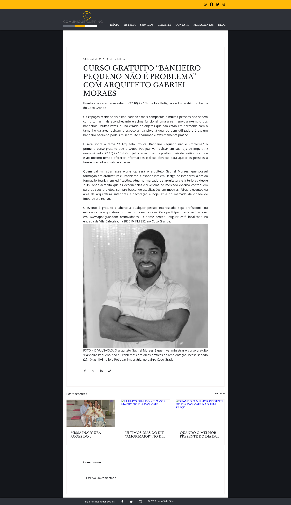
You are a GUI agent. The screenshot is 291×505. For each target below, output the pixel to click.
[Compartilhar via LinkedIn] (101, 370)
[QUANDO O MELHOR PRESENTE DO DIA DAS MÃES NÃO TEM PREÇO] (200, 413)
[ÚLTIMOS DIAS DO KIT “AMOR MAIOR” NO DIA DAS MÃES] (145, 413)
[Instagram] (224, 4)
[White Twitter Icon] (131, 501)
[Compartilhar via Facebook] (84, 370)
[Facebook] (211, 4)
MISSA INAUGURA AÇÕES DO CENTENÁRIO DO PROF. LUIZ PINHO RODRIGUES (91, 434)
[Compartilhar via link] (109, 370)
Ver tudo (220, 393)
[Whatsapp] (205, 4)
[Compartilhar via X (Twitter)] (93, 370)
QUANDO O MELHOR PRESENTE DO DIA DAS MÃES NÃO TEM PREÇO (200, 434)
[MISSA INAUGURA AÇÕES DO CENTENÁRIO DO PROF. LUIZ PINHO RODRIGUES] (91, 413)
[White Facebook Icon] (122, 501)
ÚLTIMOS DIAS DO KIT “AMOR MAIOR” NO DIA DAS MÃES (145, 434)
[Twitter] (217, 4)
